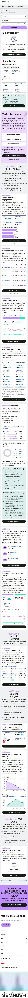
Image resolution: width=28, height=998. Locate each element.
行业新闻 (3, 946)
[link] (7, 6)
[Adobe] (3, 963)
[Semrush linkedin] (1, 959)
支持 (2, 942)
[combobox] (12, 23)
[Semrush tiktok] (4, 959)
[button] (16, 12)
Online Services (15, 67)
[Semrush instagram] (3, 959)
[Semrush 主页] (5, 2)
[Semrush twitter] (9, 959)
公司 (2, 938)
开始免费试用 (6, 925)
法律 (2, 949)
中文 (2, 953)
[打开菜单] (26, 2)
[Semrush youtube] (6, 959)
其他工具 (3, 934)
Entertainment (6, 67)
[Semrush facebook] (8, 959)
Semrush (3, 930)
